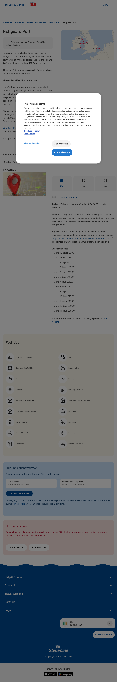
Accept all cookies (62, 152)
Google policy (29, 134)
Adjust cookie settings (32, 143)
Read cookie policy (32, 131)
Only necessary (61, 144)
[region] (58, 128)
